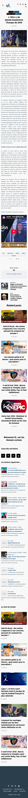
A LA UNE (11, 11)
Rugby (9, 554)
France (17, 253)
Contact (15, 791)
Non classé (10, 541)
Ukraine (14, 255)
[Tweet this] (18, 259)
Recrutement (22, 791)
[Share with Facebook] (17, 259)
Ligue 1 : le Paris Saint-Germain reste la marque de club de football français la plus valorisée (13, 692)
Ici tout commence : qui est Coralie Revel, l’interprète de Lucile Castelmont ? (13, 502)
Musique (19, 13)
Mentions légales (7, 791)
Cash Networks (12, 593)
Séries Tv (24, 497)
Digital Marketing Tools (14, 543)
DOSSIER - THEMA (11, 13)
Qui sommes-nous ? (7, 789)
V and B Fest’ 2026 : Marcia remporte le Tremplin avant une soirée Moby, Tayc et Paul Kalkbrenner (14, 388)
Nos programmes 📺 (19, 789)
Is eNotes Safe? (12, 570)
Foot (5, 675)
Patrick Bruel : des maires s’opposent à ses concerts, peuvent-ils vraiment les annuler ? (14, 329)
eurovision (10, 253)
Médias (11, 343)
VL (14, 270)
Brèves (15, 552)
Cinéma (10, 497)
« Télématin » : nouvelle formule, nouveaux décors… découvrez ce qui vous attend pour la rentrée (13, 486)
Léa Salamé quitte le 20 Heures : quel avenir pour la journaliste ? (14, 359)
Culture (17, 11)
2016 (3, 253)
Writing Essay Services (14, 582)
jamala (23, 253)
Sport (11, 402)
